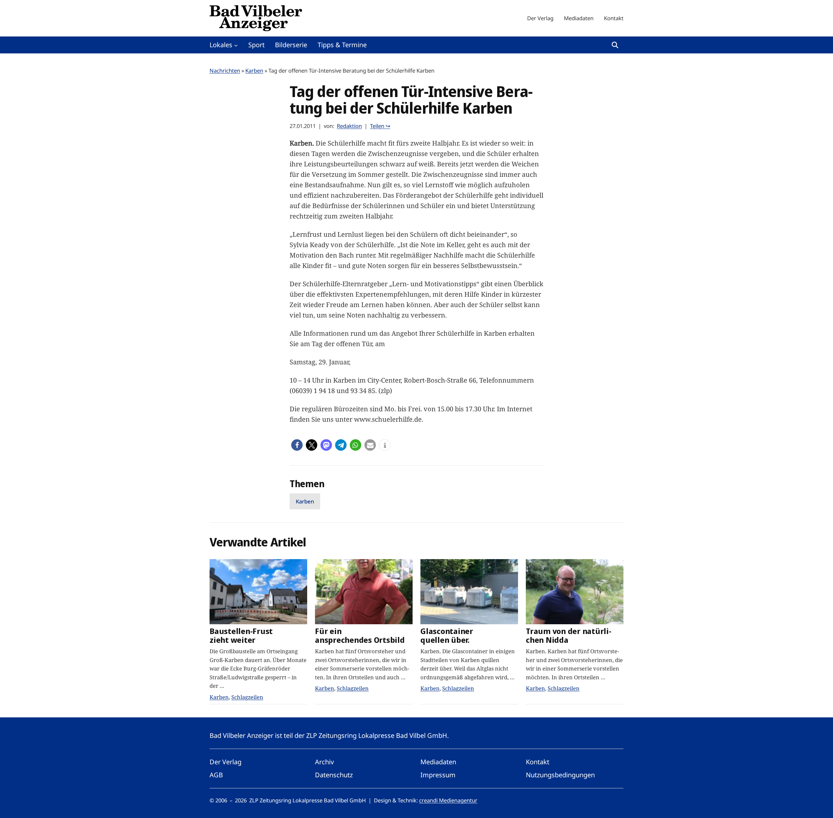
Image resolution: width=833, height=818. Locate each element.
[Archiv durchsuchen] (615, 44)
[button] (297, 445)
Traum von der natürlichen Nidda (568, 635)
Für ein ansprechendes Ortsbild (360, 635)
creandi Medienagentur (448, 800)
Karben (254, 70)
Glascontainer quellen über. (446, 635)
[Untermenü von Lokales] (236, 45)
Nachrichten (225, 70)
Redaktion (349, 126)
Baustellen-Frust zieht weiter (241, 635)
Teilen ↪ (380, 126)
